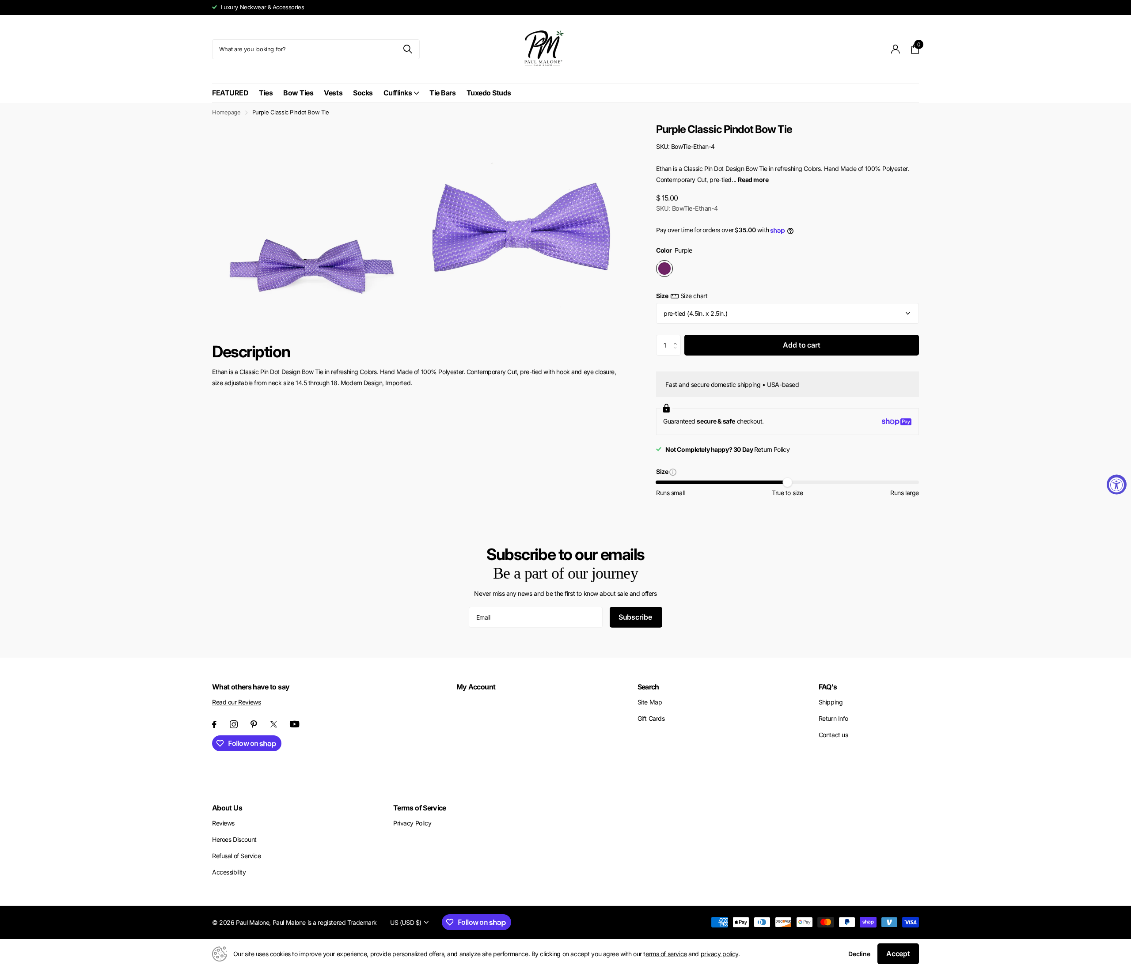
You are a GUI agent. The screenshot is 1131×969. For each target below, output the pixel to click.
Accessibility (229, 872)
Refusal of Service (236, 855)
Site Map (650, 702)
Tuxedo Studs (489, 92)
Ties (266, 92)
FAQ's (828, 686)
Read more (753, 179)
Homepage (226, 112)
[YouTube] (295, 724)
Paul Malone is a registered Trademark (325, 922)
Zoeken (407, 49)
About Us (227, 807)
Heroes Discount (234, 839)
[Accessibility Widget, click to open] (1117, 485)
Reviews (223, 823)
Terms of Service (419, 807)
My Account (476, 686)
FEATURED (230, 92)
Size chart (693, 295)
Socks (363, 92)
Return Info (833, 718)
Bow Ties (298, 92)
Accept (898, 953)
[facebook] (214, 724)
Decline (859, 954)
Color (674, 250)
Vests (333, 92)
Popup (672, 471)
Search (648, 686)
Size (681, 295)
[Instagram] (234, 724)
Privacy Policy (412, 823)
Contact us (833, 734)
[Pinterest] (253, 724)
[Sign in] (895, 49)
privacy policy (719, 954)
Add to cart (801, 345)
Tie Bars (442, 92)
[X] (273, 724)
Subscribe (636, 617)
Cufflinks (397, 92)
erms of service (666, 954)
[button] (677, 337)
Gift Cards (651, 718)
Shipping (831, 702)
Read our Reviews (236, 702)
